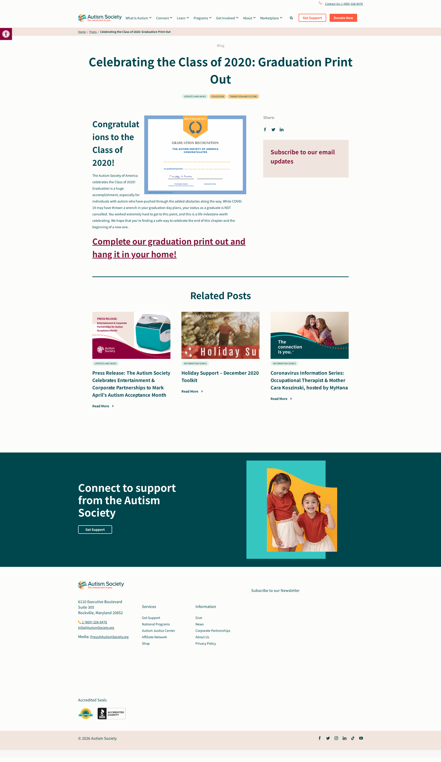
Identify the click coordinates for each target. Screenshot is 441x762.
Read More (101, 406)
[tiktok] (353, 738)
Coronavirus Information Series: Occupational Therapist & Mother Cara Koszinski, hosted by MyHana (309, 380)
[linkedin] (344, 738)
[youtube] (361, 738)
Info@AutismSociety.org (96, 627)
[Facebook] (266, 129)
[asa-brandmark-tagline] (100, 15)
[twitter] (328, 738)
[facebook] (320, 738)
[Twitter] (273, 129)
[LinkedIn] (281, 129)
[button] (6, 34)
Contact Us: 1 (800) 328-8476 (344, 4)
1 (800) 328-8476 (94, 622)
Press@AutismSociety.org (109, 636)
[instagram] (336, 738)
